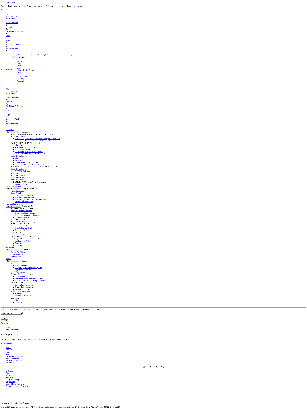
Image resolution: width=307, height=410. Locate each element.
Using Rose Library (13, 186)
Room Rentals (16, 193)
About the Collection (18, 136)
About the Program (22, 184)
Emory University (18, 55)
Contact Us (19, 300)
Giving (18, 294)
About (8, 14)
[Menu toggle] (2, 85)
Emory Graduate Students (25, 213)
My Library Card (12, 44)
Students (18, 245)
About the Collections (19, 156)
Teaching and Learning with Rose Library (26, 239)
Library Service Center (25, 70)
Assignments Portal (22, 241)
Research (9, 377)
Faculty (18, 243)
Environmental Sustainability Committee (30, 281)
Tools (8, 373)
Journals (35, 310)
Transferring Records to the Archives (29, 152)
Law (18, 68)
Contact (9, 27)
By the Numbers (21, 265)
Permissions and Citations (25, 228)
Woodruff (20, 81)
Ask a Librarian (12, 23)
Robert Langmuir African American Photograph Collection (37, 139)
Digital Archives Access (24, 202)
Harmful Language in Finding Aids (28, 278)
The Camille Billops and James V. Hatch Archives (34, 141)
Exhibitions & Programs (15, 31)
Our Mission (20, 272)
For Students (10, 19)
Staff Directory (21, 302)
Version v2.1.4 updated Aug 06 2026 (15, 403)
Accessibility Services (14, 361)
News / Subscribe (12, 358)
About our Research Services (22, 226)
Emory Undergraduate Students (27, 215)
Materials (9, 371)
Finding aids (88, 310)
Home (8, 327)
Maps (8, 40)
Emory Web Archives (23, 149)
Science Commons (24, 77)
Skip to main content (9, 2)
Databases (24, 310)
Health (19, 66)
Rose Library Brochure (24, 285)
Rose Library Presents (19, 234)
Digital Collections (48, 310)
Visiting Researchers (23, 217)
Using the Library (12, 380)
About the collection (18, 145)
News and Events (22, 289)
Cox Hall (20, 64)
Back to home (6, 344)
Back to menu (6, 323)
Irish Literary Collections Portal (27, 162)
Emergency (10, 363)
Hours (8, 36)
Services (9, 375)
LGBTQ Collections (23, 171)
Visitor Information (18, 191)
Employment (10, 382)
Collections (10, 130)
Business (20, 61)
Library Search (26, 6)
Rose (18, 74)
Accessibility (20, 276)
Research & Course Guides (69, 310)
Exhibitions (10, 247)
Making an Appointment (24, 197)
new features (78, 6)
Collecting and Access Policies (26, 147)
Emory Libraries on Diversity (17, 386)
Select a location (18, 57)
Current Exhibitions (18, 252)
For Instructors (11, 16)
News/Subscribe (12, 49)
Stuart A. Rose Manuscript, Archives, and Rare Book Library (49, 55)
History (18, 160)
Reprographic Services (23, 230)
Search (4, 318)
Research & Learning (14, 204)
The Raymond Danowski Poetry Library (30, 165)
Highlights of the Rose (23, 270)
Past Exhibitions (17, 254)
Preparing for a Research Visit (22, 195)
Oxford (19, 72)
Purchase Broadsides (23, 296)
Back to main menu (13, 132)
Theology (20, 79)
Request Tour (16, 256)
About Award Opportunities (21, 211)
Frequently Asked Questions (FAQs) (29, 268)
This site (99, 310)
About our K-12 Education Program (24, 221)
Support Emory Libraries (15, 384)
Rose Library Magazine (24, 287)
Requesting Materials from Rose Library (30, 200)
